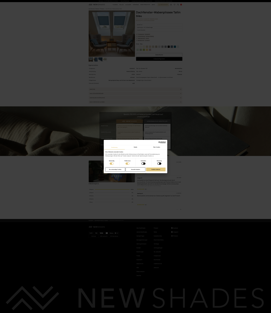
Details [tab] (135, 147)
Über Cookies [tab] (156, 147)
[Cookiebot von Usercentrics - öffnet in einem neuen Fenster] (159, 142)
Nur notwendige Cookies (115, 169)
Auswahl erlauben (135, 169)
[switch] (128, 163)
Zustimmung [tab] (114, 147)
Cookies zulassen (155, 169)
